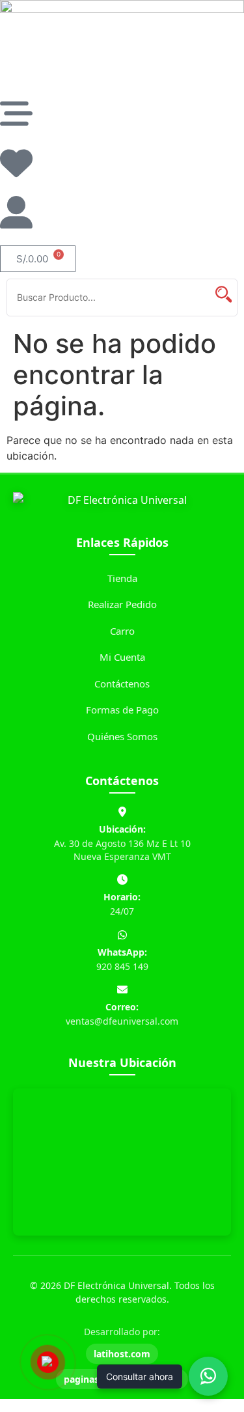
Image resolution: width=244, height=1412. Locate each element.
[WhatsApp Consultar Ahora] (208, 1376)
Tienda (122, 578)
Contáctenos (122, 683)
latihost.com (122, 1354)
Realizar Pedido (122, 604)
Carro (122, 630)
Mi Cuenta (122, 656)
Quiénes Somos (122, 736)
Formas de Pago (122, 709)
